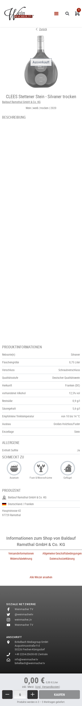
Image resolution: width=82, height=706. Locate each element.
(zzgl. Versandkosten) (47, 687)
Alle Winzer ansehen (41, 577)
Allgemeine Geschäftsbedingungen (62, 553)
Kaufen (59, 694)
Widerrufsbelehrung (21, 559)
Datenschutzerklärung (62, 559)
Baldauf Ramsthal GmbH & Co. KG (21, 102)
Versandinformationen (21, 553)
